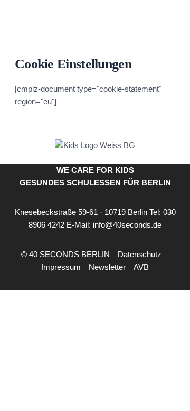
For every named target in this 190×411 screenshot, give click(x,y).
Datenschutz (140, 254)
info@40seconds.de (127, 224)
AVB (141, 266)
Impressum (61, 266)
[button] (156, 381)
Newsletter (107, 266)
